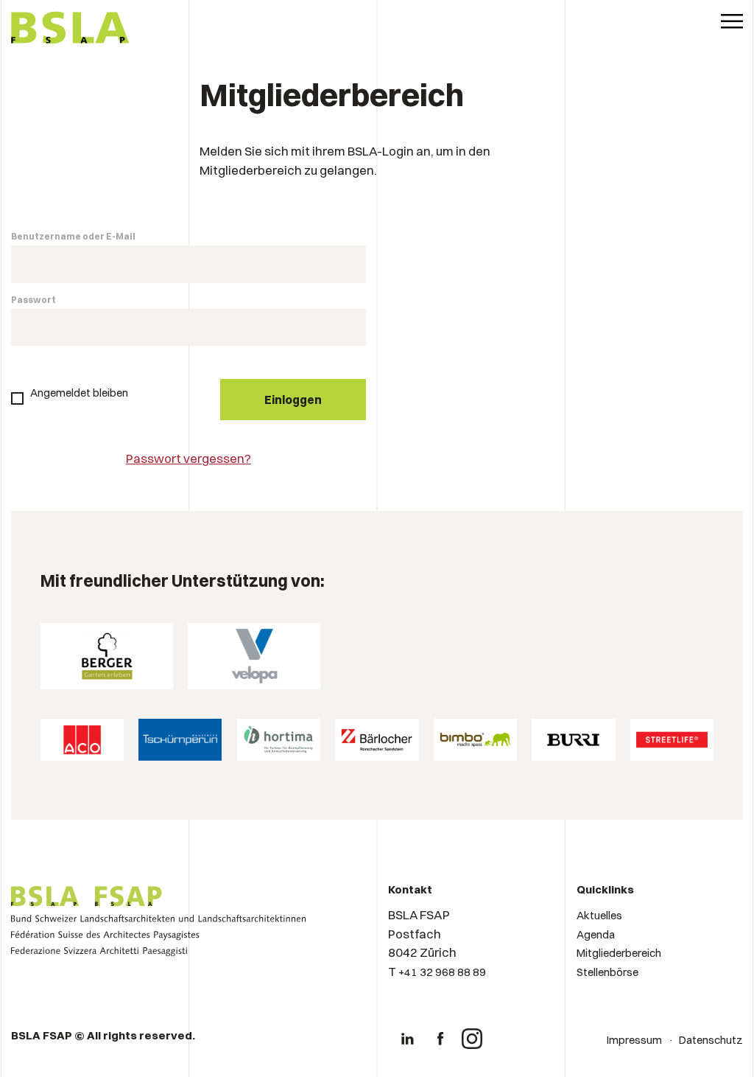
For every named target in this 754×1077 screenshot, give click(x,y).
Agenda (596, 934)
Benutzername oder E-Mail (73, 236)
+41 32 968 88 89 (442, 972)
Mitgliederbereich (619, 953)
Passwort (33, 299)
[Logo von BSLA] (70, 29)
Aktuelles (599, 915)
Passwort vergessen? (188, 458)
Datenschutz (711, 1040)
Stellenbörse (607, 972)
